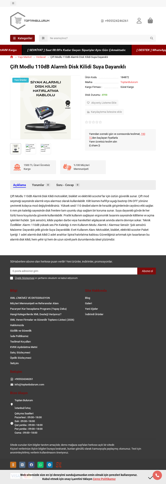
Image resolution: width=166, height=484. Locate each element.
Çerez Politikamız (104, 479)
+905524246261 (117, 21)
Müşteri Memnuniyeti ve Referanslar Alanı (34, 303)
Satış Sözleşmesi (20, 352)
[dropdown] (13, 3)
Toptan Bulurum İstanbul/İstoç (24, 404)
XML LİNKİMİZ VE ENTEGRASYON (30, 297)
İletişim (14, 363)
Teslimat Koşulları (20, 341)
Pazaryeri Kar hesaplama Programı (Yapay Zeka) (38, 308)
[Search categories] (43, 38)
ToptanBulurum (129, 82)
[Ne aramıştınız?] (152, 38)
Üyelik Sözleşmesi (20, 357)
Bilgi (13, 290)
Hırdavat (41, 57)
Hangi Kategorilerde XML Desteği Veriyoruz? (35, 314)
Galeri (88, 303)
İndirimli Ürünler (94, 314)
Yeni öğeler (91, 308)
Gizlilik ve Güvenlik (21, 330)
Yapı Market (25, 57)
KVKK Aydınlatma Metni (23, 347)
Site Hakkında (96, 290)
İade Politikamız (19, 336)
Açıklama (19, 185)
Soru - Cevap (67, 185)
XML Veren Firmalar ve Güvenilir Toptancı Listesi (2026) (42, 319)
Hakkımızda (17, 325)
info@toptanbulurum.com (29, 384)
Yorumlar (40, 185)
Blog (87, 297)
